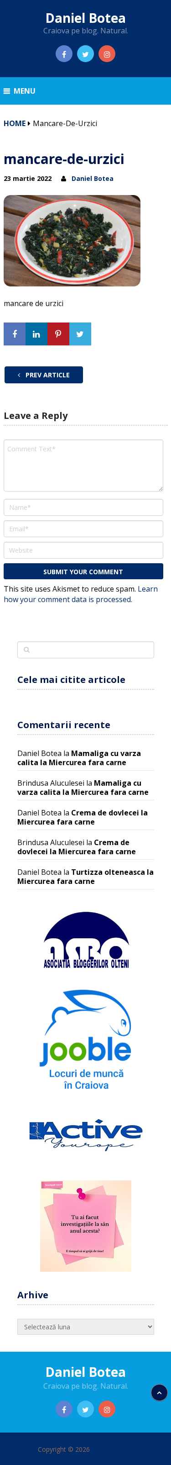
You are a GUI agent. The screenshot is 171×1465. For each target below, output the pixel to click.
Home (15, 123)
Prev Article (47, 374)
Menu (25, 91)
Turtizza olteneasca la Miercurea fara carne (85, 876)
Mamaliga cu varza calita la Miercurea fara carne (79, 757)
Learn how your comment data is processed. (81, 594)
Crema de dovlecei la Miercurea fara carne (82, 817)
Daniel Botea (85, 17)
